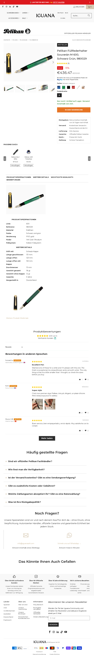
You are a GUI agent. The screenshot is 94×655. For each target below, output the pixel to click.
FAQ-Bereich (38, 605)
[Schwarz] (68, 87)
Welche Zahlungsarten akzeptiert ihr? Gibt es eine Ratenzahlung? (44, 494)
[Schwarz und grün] (63, 87)
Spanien (7, 605)
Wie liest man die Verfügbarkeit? (26, 469)
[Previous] (5, 62)
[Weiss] (78, 87)
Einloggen (80, 7)
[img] (37, 362)
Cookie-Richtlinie (55, 654)
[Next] (53, 62)
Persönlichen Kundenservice (24, 617)
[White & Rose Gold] (83, 87)
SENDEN (53, 625)
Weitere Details (41, 177)
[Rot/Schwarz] (73, 87)
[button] (14, 13)
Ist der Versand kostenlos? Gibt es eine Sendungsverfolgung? (42, 477)
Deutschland (8, 617)
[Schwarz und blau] (59, 87)
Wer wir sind (22, 605)
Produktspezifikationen (19, 177)
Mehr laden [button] (47, 438)
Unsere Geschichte (22, 608)
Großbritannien (9, 611)
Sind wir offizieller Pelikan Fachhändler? (30, 461)
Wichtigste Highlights (62, 177)
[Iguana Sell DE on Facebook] (3, 7)
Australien (7, 614)
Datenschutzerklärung (39, 654)
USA (5, 608)
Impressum (39, 651)
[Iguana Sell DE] (45, 15)
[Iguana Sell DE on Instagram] (6, 7)
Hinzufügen (15, 165)
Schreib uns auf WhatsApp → (69, 543)
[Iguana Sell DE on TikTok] (13, 7)
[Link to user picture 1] (37, 404)
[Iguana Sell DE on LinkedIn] (10, 7)
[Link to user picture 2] (49, 404)
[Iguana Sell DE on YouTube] (17, 7)
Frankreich (7, 620)
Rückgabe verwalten (37, 608)
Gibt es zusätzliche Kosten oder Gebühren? (31, 486)
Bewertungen (13, 180)
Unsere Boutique (21, 613)
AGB (54, 651)
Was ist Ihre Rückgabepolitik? (24, 502)
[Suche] (89, 15)
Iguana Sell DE (55, 642)
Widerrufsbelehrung (40, 617)
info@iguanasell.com (26, 543)
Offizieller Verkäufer (37, 613)
